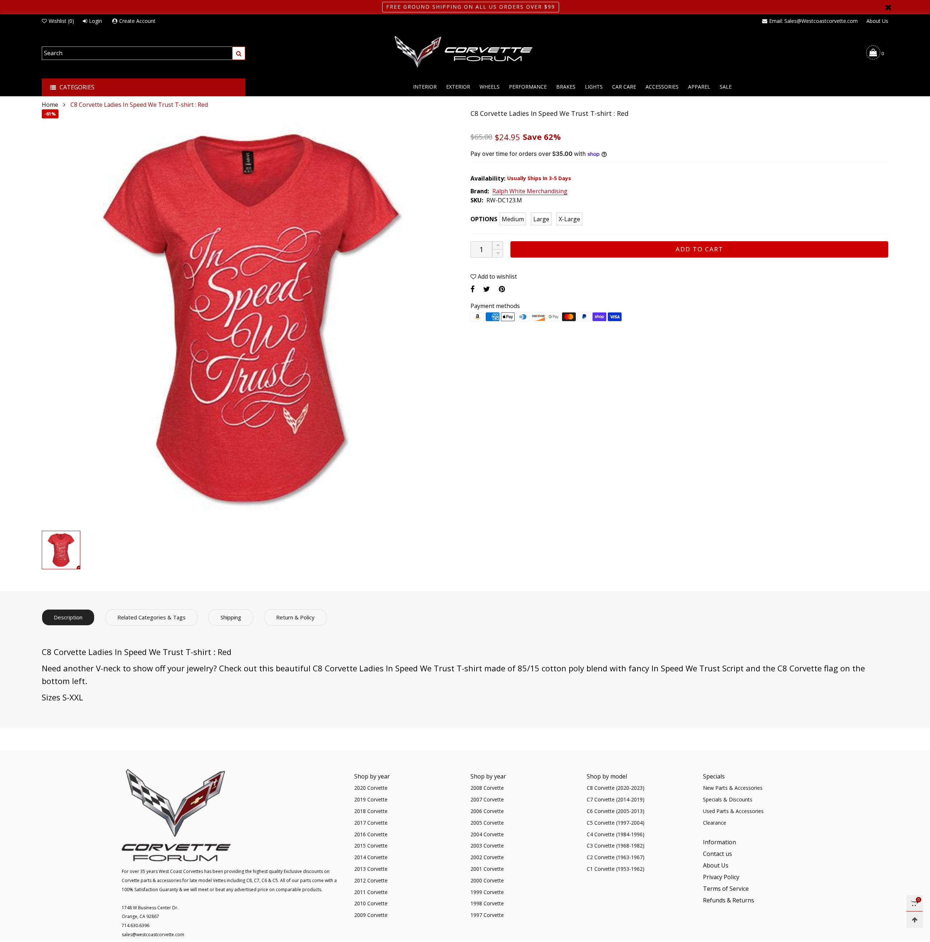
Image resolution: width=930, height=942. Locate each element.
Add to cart (699, 249)
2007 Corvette (487, 799)
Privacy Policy (721, 877)
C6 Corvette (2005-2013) (615, 811)
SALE (726, 86)
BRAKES (565, 86)
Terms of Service (726, 889)
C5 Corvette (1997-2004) (615, 822)
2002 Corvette (487, 857)
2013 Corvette (371, 868)
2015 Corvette (371, 845)
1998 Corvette (487, 903)
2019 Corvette (371, 799)
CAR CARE (624, 86)
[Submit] (238, 53)
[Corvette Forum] (465, 52)
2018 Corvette (371, 811)
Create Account (137, 20)
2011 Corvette (371, 892)
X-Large (569, 219)
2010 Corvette (371, 903)
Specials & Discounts (727, 799)
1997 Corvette (487, 914)
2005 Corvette (487, 822)
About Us (877, 20)
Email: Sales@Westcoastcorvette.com (813, 20)
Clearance (714, 822)
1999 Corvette (487, 892)
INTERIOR (425, 86)
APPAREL (699, 86)
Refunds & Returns (728, 900)
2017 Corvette (371, 822)
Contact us (717, 854)
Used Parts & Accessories (733, 811)
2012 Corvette (371, 880)
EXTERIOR (458, 86)
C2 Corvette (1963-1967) (615, 857)
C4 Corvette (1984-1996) (615, 834)
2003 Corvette (487, 845)
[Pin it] (502, 289)
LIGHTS (594, 86)
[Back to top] (914, 919)
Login (95, 20)
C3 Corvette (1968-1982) (615, 845)
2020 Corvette (371, 787)
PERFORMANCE (528, 86)
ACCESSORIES (662, 86)
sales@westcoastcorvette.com (153, 934)
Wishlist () (61, 20)
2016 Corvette (371, 834)
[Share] (472, 289)
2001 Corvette (487, 868)
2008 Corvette (487, 787)
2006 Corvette (487, 811)
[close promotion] (888, 7)
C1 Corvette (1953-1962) (615, 868)
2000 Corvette (487, 880)
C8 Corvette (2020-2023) (615, 787)
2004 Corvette (487, 834)
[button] (497, 253)
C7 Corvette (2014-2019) (615, 799)
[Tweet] (486, 289)
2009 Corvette (371, 914)
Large (541, 219)
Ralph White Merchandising (529, 191)
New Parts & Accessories (733, 787)
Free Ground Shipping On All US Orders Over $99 (470, 6)
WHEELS (490, 86)
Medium (513, 219)
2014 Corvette (371, 857)
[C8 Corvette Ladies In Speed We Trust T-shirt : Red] (251, 318)
